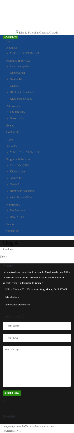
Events (10, 125)
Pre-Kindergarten (19, 66)
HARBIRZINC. (12, 430)
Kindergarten (17, 72)
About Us (11, 47)
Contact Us (12, 132)
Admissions (13, 106)
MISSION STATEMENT (24, 53)
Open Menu (10, 37)
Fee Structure (17, 111)
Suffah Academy (31, 426)
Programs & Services (18, 60)
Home (9, 41)
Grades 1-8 (16, 79)
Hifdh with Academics (22, 92)
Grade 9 (14, 85)
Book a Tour (17, 118)
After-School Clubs (21, 98)
